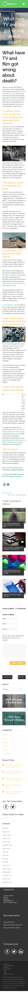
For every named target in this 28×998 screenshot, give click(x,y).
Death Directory (8, 974)
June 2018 (5, 855)
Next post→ (22, 677)
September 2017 (7, 882)
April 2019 (5, 828)
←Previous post (7, 677)
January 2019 (6, 838)
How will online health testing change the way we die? (13, 772)
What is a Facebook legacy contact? (13, 786)
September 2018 (7, 845)
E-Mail (4, 624)
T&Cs (5, 970)
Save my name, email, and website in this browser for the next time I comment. (13, 638)
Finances (5, 742)
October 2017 (6, 879)
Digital (4, 738)
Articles (12, 495)
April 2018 (5, 862)
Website (4, 629)
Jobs (5, 972)
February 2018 (6, 869)
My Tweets (5, 818)
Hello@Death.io (8, 901)
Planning (23, 495)
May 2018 (5, 858)
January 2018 (6, 872)
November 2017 (7, 875)
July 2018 (5, 852)
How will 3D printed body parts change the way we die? (14, 765)
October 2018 (6, 842)
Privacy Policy (8, 969)
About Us (6, 964)
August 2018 (6, 848)
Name (4, 618)
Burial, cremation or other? (12, 927)
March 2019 (5, 832)
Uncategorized (7, 753)
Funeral (18, 495)
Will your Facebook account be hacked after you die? (14, 792)
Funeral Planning (9, 922)
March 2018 (5, 865)
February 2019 (6, 835)
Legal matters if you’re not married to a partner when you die (15, 779)
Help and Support (9, 965)
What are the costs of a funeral (13, 925)
